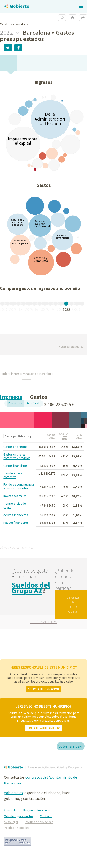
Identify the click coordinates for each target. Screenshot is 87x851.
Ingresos (11, 397)
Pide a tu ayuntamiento (43, 728)
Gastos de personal (15, 447)
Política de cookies (16, 828)
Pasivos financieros (15, 523)
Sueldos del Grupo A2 (31, 588)
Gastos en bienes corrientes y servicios (16, 456)
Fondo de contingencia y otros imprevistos (18, 486)
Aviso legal (11, 822)
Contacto (46, 816)
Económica (15, 403)
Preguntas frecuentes (37, 810)
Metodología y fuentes (18, 816)
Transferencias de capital (14, 505)
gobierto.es (13, 792)
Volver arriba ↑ (70, 746)
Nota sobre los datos (71, 346)
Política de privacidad (39, 822)
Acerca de (10, 810)
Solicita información (43, 689)
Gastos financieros (15, 466)
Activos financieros (15, 515)
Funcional (33, 403)
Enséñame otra (43, 621)
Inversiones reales (14, 496)
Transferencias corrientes (12, 475)
